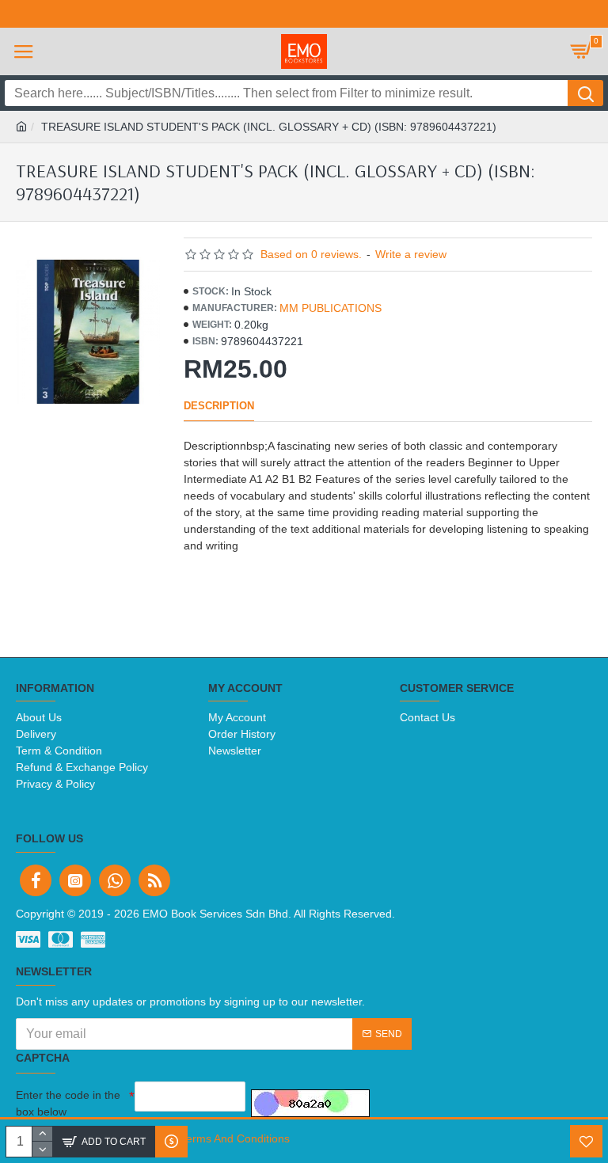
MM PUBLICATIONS (330, 308)
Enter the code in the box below (68, 1103)
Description (219, 406)
